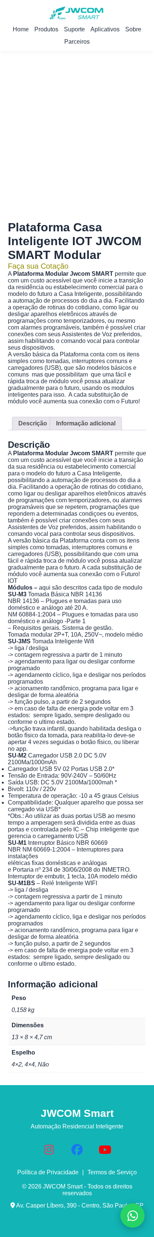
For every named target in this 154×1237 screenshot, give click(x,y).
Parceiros (77, 41)
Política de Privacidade (47, 1172)
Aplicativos (105, 29)
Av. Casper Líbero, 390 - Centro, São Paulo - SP (79, 1205)
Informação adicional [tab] (86, 423)
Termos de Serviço (112, 1172)
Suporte (74, 29)
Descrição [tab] (32, 423)
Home (21, 29)
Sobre (133, 29)
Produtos (46, 29)
